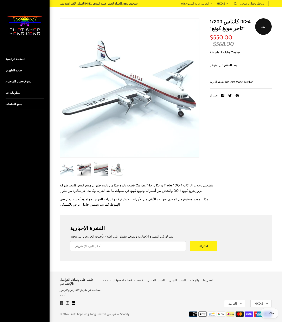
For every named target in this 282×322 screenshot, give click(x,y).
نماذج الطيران (14, 70)
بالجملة (194, 280)
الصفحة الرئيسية (15, 59)
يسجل (244, 3)
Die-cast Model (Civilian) (239, 81)
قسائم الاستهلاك (122, 280)
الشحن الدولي (177, 280)
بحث (106, 280)
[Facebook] (61, 304)
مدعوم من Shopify (118, 314)
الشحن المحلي (156, 280)
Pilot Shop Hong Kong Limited (88, 314)
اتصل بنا (208, 280)
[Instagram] (67, 304)
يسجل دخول (257, 3)
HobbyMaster (230, 52)
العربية (205, 3)
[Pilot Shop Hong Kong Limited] (25, 24)
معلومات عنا (13, 92)
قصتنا (139, 280)
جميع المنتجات (14, 103)
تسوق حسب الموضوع (18, 81)
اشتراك (203, 246)
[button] (190, 88)
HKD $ (221, 3)
